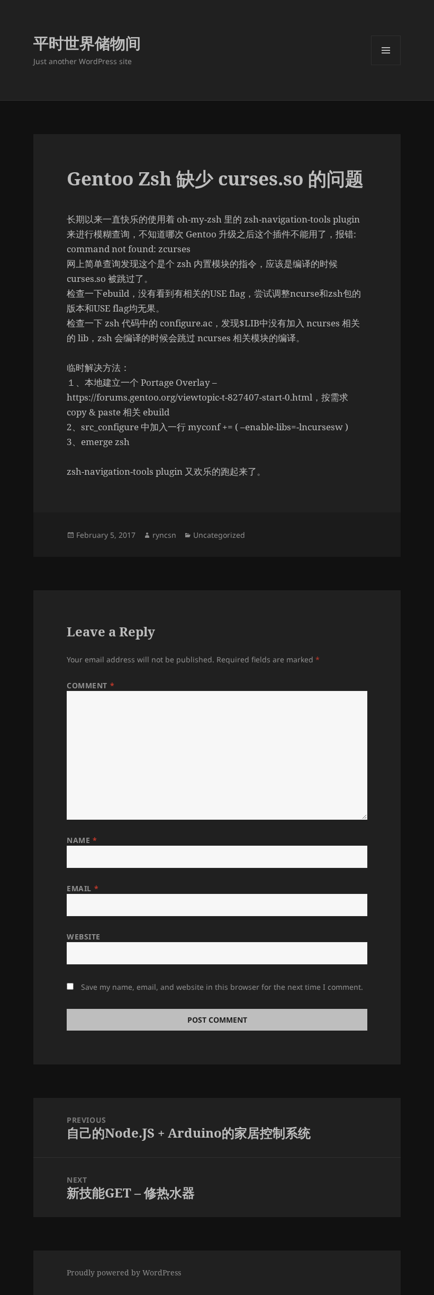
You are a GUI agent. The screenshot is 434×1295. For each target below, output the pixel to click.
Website (84, 937)
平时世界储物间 (87, 42)
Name (82, 840)
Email (82, 888)
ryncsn (164, 535)
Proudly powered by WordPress (124, 1272)
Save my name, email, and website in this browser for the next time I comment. (222, 987)
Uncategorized (219, 535)
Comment (90, 685)
